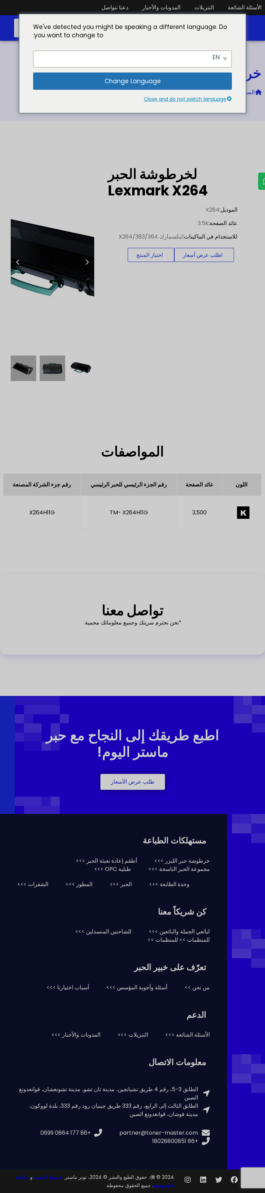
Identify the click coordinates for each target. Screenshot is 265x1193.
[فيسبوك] (234, 1180)
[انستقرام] (188, 1180)
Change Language (133, 81)
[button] (87, 262)
